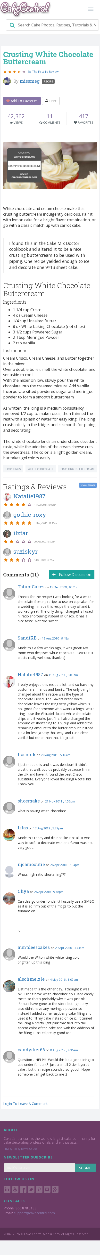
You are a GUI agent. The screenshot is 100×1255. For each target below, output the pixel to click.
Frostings (13, 469)
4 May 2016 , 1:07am (64, 980)
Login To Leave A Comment (25, 1103)
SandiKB (27, 638)
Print (52, 100)
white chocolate (40, 469)
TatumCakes (31, 587)
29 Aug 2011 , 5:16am (55, 755)
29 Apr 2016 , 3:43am (69, 948)
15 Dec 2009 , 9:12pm (64, 587)
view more (88, 485)
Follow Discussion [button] (74, 574)
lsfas (23, 828)
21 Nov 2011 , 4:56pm (60, 801)
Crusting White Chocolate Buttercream (48, 57)
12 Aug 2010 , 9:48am (56, 638)
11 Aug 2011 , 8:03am (63, 675)
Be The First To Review (43, 72)
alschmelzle (31, 979)
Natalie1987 (30, 674)
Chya (23, 891)
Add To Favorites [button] (24, 100)
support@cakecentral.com (34, 1213)
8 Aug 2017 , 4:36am (64, 1050)
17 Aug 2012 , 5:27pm (48, 828)
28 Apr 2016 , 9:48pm (49, 892)
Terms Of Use (29, 1148)
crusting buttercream (77, 469)
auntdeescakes (34, 947)
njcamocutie (31, 864)
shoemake (29, 801)
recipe (48, 81)
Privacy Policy (12, 1148)
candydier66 (31, 1050)
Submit (85, 1168)
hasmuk (27, 754)
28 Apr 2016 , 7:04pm (65, 865)
